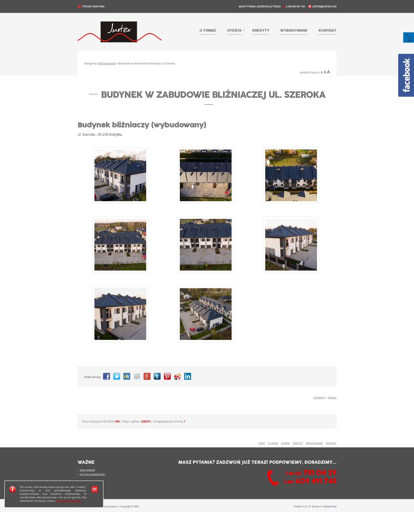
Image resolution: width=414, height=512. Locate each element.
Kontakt (327, 30)
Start (261, 443)
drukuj (332, 397)
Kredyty (260, 30)
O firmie (207, 30)
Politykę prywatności (68, 501)
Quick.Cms (330, 506)
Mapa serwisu (87, 470)
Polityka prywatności (92, 474)
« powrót (319, 397)
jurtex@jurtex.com (324, 6)
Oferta (234, 30)
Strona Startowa (93, 6)
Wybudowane (294, 30)
